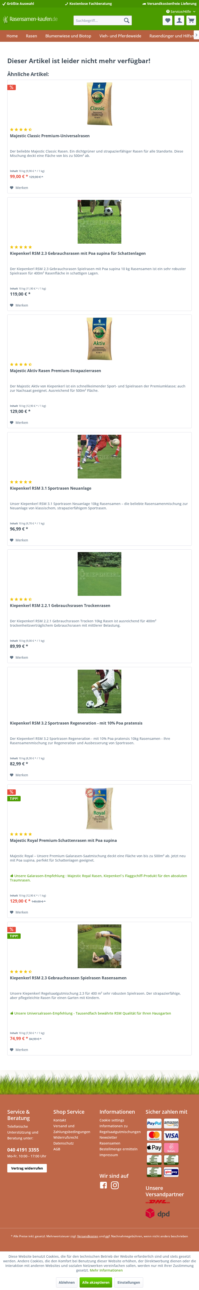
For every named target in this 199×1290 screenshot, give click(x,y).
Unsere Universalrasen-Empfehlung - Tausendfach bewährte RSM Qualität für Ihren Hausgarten (92, 1013)
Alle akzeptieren (95, 1282)
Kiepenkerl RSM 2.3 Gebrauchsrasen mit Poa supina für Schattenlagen (78, 253)
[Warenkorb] (191, 20)
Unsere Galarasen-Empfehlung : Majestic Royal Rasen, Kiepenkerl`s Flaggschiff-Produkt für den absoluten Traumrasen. (98, 878)
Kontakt (59, 1120)
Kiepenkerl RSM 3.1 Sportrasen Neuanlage (50, 488)
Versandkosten (87, 1236)
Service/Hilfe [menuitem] (181, 11)
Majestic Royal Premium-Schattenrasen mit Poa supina (63, 840)
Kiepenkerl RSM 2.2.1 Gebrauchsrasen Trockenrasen (60, 605)
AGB (56, 1149)
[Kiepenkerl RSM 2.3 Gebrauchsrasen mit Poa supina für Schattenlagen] (99, 222)
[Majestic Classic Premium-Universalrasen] (99, 104)
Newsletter (108, 1137)
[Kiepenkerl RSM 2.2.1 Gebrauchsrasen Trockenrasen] (99, 574)
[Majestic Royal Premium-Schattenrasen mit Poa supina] (99, 809)
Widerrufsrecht (65, 1137)
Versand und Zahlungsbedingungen (71, 1129)
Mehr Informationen (106, 1270)
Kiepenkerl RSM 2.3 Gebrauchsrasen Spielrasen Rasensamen (68, 978)
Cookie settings (112, 1120)
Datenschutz (63, 1143)
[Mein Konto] (179, 20)
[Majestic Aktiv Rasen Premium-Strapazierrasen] (99, 339)
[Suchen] (127, 20)
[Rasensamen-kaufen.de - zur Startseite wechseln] (30, 22)
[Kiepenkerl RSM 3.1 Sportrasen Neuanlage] (99, 456)
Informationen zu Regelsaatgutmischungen (120, 1129)
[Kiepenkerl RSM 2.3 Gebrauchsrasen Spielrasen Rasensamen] (99, 946)
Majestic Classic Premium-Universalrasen (50, 135)
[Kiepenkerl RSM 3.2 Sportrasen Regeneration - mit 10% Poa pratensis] (99, 691)
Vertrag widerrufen (27, 1168)
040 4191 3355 (23, 1150)
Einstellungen (128, 1282)
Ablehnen (67, 1282)
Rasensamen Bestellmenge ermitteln (119, 1146)
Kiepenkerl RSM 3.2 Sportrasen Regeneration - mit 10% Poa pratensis (76, 723)
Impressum (109, 1155)
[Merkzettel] (167, 20)
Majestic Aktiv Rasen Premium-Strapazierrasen (55, 370)
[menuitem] (103, 20)
